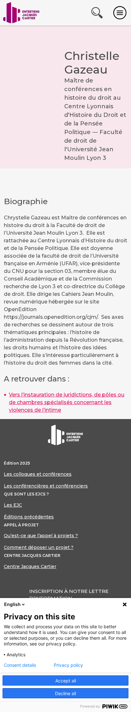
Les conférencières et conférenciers (46, 486)
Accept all (65, 680)
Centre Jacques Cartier (30, 566)
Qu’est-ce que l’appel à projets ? (41, 535)
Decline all (65, 693)
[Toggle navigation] (120, 13)
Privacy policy (68, 665)
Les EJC (13, 505)
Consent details (20, 665)
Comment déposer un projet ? (38, 547)
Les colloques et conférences (38, 474)
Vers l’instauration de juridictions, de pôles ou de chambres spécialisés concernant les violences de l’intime (66, 402)
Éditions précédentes (29, 517)
